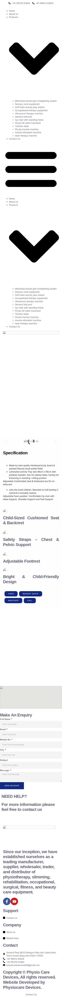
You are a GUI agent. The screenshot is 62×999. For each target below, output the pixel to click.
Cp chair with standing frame (29, 120)
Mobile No (5, 739)
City (2, 750)
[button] (31, 168)
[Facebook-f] (7, 901)
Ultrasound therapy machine (29, 113)
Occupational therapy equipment (31, 110)
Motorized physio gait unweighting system (36, 101)
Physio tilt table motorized (28, 123)
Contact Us (14, 138)
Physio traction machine (27, 129)
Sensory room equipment (27, 104)
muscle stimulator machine (28, 132)
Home (12, 10)
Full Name (5, 719)
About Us (13, 14)
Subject (4, 760)
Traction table (22, 126)
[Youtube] (14, 901)
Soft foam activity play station (30, 107)
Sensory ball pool (23, 116)
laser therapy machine (26, 135)
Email (3, 729)
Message (5, 770)
